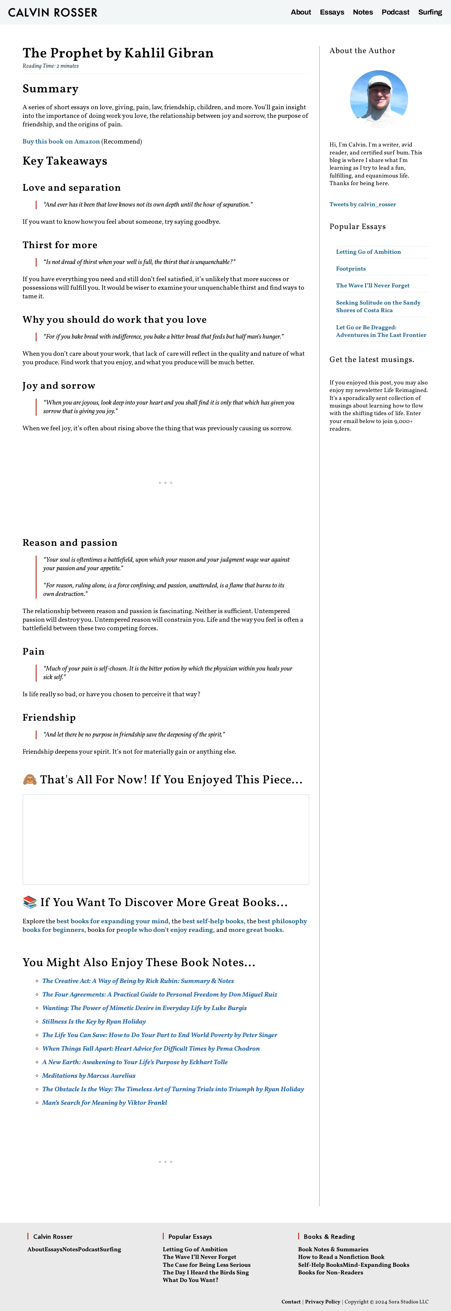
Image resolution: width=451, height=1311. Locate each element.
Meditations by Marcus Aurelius (89, 1076)
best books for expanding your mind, (114, 921)
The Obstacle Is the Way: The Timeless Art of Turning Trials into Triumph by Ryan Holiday (173, 1089)
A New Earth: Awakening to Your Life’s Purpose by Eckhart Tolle (135, 1062)
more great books (255, 930)
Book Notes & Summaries (333, 1250)
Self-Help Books (320, 1265)
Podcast (395, 12)
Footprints (351, 269)
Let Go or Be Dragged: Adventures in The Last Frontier (381, 332)
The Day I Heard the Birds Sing (206, 1273)
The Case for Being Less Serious (207, 1265)
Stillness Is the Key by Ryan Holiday (94, 1022)
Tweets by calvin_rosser (363, 205)
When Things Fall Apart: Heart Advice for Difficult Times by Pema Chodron (151, 1049)
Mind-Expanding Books (376, 1265)
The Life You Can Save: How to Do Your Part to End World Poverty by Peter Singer (159, 1035)
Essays (332, 12)
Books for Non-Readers (330, 1273)
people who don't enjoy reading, (165, 930)
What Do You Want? (191, 1280)
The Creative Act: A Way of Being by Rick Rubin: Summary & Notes (138, 981)
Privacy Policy (322, 1302)
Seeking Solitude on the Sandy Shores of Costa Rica (378, 307)
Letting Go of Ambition (368, 252)
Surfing (430, 12)
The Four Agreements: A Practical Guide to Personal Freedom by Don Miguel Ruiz (159, 995)
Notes (363, 12)
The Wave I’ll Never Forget (373, 286)
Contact (291, 1302)
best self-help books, (214, 921)
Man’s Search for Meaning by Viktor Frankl (104, 1103)
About (301, 12)
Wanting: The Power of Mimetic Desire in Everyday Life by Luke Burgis (144, 1008)
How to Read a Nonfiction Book (341, 1257)
